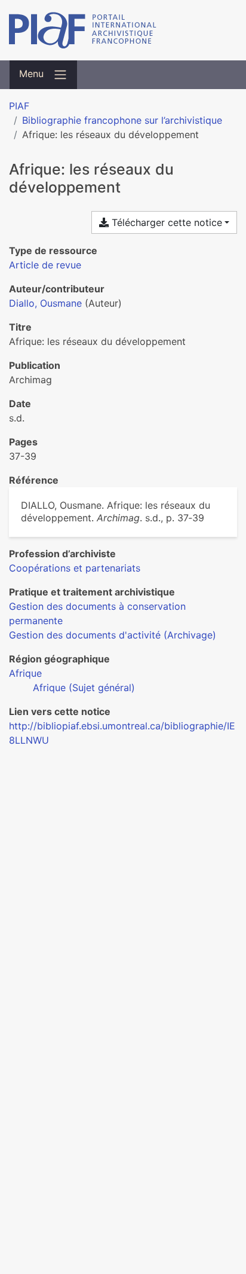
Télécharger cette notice (165, 222)
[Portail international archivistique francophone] (123, 30)
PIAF (19, 106)
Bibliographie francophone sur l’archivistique (122, 120)
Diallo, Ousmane (45, 303)
